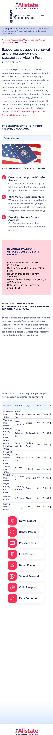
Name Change (27, 565)
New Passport (27, 521)
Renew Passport (29, 532)
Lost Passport (27, 554)
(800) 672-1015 (26, 18)
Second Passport (29, 576)
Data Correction (28, 598)
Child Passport (27, 587)
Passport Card (27, 543)
